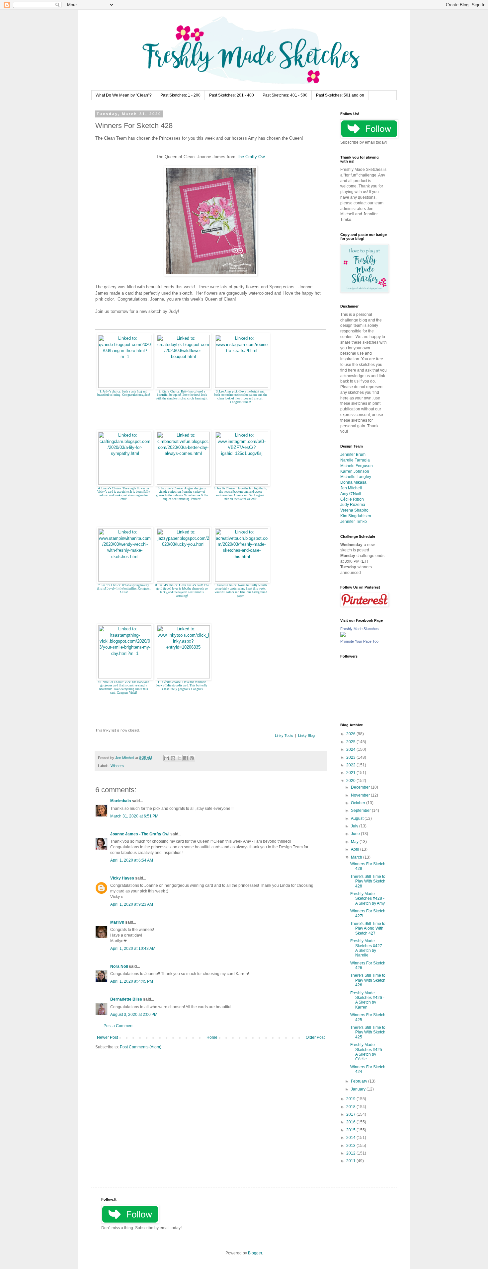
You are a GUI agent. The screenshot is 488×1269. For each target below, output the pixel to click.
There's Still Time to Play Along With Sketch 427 (367, 928)
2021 (351, 772)
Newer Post (107, 1037)
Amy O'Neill (350, 493)
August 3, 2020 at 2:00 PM (133, 1014)
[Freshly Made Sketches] (343, 635)
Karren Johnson (354, 471)
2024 (351, 749)
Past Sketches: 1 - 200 (180, 95)
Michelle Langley (355, 476)
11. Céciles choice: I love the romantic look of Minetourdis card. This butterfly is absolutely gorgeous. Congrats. (181, 685)
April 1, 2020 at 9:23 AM (131, 904)
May (355, 841)
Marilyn (117, 922)
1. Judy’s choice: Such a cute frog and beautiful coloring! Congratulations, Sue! (123, 393)
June (356, 833)
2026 (351, 734)
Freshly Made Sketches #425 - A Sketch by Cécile (367, 1051)
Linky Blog (306, 736)
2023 (351, 757)
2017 (351, 1114)
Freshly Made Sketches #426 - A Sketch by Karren (367, 1000)
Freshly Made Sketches (359, 629)
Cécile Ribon (352, 499)
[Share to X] (179, 758)
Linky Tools (284, 736)
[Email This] (166, 758)
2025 (351, 742)
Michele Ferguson (356, 465)
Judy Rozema (352, 504)
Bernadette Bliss (126, 999)
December (361, 787)
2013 (351, 1145)
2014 (351, 1137)
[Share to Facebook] (185, 758)
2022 (351, 765)
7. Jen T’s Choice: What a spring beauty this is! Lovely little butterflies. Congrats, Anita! (123, 589)
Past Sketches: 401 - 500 (285, 95)
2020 (351, 780)
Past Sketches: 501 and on (340, 95)
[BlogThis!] (173, 758)
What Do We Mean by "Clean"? (124, 95)
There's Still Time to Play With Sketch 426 (367, 980)
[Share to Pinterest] (192, 758)
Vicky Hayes (122, 878)
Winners (117, 766)
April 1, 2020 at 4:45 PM (131, 981)
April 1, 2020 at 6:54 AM (131, 860)
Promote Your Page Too (359, 641)
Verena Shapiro (354, 510)
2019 (351, 1098)
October (358, 803)
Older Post (315, 1037)
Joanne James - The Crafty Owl (139, 834)
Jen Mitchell (351, 488)
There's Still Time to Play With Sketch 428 (367, 881)
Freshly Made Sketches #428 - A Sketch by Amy (367, 898)
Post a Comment (118, 1025)
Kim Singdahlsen (355, 516)
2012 (351, 1153)
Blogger (255, 1253)
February (359, 1081)
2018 (351, 1106)
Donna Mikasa (353, 482)
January (358, 1089)
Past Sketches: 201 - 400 (231, 95)
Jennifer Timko (353, 521)
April (355, 849)
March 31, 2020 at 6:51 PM (134, 816)
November (361, 795)
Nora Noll (119, 966)
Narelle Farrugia (355, 460)
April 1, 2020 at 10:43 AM (132, 948)
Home (211, 1037)
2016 (351, 1122)
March (357, 857)
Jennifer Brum (353, 454)
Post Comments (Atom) (140, 1047)
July (355, 826)
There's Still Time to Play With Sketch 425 (367, 1032)
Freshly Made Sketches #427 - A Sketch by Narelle (367, 948)
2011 (351, 1161)
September (361, 810)
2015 (351, 1130)
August (358, 818)
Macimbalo (120, 801)
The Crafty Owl (251, 156)
